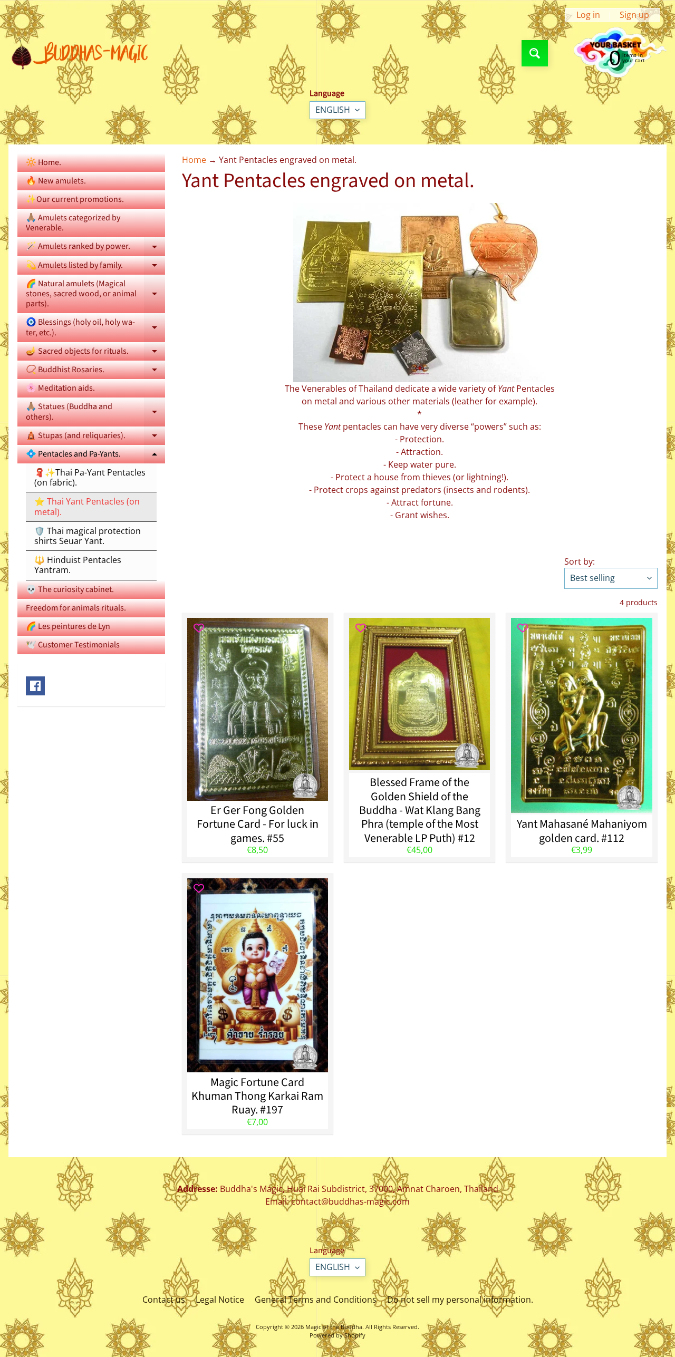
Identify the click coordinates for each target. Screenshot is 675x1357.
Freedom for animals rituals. (76, 608)
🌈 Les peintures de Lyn (68, 626)
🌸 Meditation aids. (60, 388)
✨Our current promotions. (75, 199)
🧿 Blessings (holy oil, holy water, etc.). (95, 328)
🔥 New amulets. (56, 181)
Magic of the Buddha (333, 1327)
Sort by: (579, 561)
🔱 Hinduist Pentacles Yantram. (77, 565)
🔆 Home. (43, 162)
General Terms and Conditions (316, 1299)
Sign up (634, 15)
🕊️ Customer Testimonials (73, 645)
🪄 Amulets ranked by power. (95, 248)
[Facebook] (35, 685)
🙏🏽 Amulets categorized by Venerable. (73, 223)
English (332, 109)
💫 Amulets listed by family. (95, 267)
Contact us (163, 1299)
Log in (588, 15)
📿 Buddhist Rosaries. (95, 371)
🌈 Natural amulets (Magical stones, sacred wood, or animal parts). (95, 293)
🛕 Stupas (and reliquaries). (95, 437)
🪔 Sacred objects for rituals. (95, 353)
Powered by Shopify (337, 1335)
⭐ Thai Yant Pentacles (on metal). (87, 506)
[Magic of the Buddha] (83, 53)
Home (194, 160)
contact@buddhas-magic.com (350, 1201)
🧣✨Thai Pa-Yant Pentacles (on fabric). (90, 477)
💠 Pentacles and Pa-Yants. (95, 455)
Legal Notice (220, 1299)
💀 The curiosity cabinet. (70, 589)
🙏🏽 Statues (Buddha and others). (95, 412)
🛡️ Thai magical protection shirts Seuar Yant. (87, 536)
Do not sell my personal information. (460, 1299)
